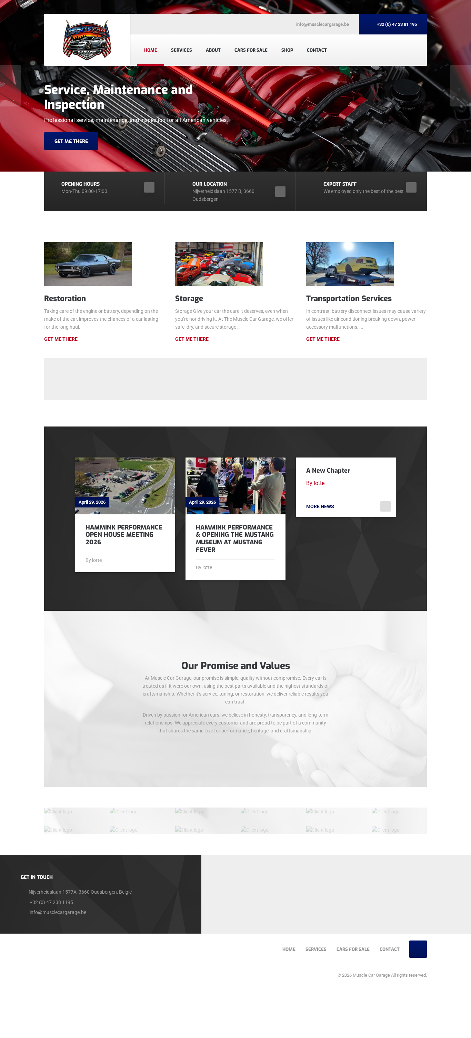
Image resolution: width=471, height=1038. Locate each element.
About (213, 50)
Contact (317, 50)
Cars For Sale (251, 50)
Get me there (192, 339)
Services (181, 50)
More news (320, 506)
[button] (10, 85)
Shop (287, 50)
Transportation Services (349, 299)
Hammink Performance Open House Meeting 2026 (124, 534)
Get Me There (61, 339)
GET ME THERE (71, 141)
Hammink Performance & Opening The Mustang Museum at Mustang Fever (235, 538)
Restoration (65, 299)
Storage (189, 299)
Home (150, 50)
